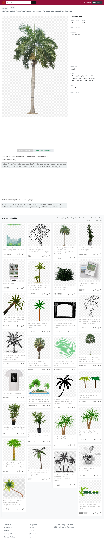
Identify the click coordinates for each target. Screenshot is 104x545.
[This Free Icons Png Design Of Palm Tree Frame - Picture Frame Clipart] (65, 310)
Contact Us (8, 528)
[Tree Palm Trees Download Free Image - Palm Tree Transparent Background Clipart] (39, 458)
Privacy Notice (9, 537)
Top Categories (85, 3)
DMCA (6, 531)
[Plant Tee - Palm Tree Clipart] (14, 380)
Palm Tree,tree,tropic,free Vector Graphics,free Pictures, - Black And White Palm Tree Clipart (65, 401)
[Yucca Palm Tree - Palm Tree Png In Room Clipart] (90, 235)
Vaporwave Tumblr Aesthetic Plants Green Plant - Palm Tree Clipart (64, 363)
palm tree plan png (82, 218)
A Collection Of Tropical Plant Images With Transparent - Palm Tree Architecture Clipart (89, 359)
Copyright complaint (43, 150)
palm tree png (96, 218)
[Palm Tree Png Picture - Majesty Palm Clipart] (39, 422)
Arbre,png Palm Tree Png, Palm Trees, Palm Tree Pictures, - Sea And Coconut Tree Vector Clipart (13, 465)
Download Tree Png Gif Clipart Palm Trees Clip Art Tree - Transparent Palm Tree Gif (13, 503)
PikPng (4, 8)
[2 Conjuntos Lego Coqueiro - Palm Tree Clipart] (90, 382)
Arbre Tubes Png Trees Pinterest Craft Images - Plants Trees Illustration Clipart (39, 287)
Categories (33, 525)
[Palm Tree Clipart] (14, 270)
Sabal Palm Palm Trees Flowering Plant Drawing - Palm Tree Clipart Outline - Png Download (90, 321)
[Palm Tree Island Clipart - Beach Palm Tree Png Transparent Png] (39, 386)
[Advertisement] (35, 133)
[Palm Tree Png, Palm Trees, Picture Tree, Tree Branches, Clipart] (90, 418)
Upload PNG (97, 3)
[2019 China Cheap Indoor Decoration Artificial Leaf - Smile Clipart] (90, 491)
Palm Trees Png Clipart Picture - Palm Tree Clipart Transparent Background (64, 439)
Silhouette (33, 534)
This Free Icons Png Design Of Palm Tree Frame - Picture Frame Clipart (64, 325)
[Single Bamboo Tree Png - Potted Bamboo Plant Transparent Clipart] (14, 414)
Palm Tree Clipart (8, 283)
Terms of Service (10, 534)
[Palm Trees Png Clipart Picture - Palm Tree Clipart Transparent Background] (65, 424)
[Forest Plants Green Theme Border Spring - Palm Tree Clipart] (14, 235)
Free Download (24, 150)
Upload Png (33, 528)
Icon (30, 537)
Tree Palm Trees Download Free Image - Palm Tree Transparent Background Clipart (38, 473)
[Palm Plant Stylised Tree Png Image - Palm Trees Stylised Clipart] (39, 310)
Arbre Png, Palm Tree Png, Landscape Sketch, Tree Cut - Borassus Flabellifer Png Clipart (38, 363)
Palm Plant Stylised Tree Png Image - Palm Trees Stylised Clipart (37, 325)
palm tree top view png (64, 218)
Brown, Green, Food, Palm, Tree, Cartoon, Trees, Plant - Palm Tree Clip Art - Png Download (13, 319)
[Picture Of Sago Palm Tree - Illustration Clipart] (90, 456)
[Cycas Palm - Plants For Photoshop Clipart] (65, 274)
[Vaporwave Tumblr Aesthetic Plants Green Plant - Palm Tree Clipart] (65, 348)
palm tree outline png (93, 220)
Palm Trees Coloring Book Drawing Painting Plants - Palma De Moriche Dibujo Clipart (14, 357)
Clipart (31, 531)
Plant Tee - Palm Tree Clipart (12, 393)
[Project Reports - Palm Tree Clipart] (90, 270)
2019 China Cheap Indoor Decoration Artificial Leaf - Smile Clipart (89, 506)
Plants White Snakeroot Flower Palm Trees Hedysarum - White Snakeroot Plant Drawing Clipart (38, 250)
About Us (7, 525)
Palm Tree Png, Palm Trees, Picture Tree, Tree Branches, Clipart (88, 433)
